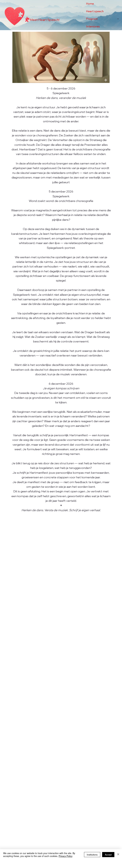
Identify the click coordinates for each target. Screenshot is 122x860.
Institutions (92, 854)
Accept (108, 854)
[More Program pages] (118, 19)
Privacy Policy (65, 856)
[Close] (118, 854)
